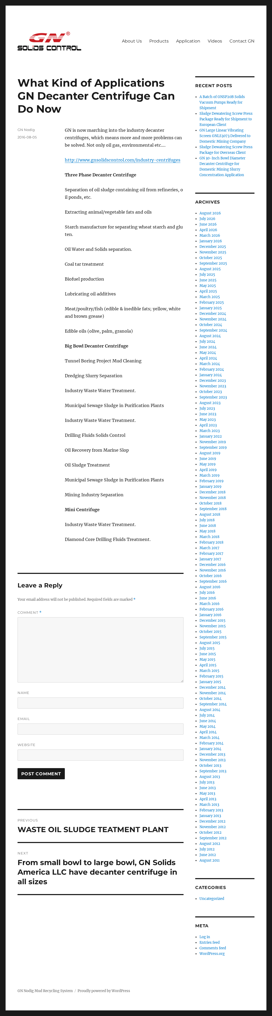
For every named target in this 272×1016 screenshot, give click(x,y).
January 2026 (210, 241)
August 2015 (209, 643)
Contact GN (242, 41)
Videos (215, 41)
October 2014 (210, 698)
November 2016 (212, 570)
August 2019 (209, 453)
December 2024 (212, 313)
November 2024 (212, 319)
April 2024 (208, 358)
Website (27, 745)
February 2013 (211, 810)
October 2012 (210, 832)
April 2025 (208, 291)
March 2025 (209, 297)
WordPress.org (212, 953)
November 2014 (212, 693)
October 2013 (210, 765)
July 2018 (207, 520)
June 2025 (207, 280)
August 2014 (209, 710)
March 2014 (209, 737)
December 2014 (212, 687)
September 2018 (213, 509)
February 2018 (211, 542)
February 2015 (211, 676)
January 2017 (210, 559)
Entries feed (209, 942)
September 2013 (212, 771)
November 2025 (212, 252)
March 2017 (209, 548)
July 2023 (207, 408)
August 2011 (209, 860)
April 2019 (208, 470)
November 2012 (212, 827)
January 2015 (210, 682)
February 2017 (211, 553)
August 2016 (209, 587)
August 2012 (209, 843)
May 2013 (207, 793)
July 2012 (207, 849)
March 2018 (209, 537)
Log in (204, 937)
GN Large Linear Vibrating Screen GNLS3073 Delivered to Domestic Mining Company (224, 136)
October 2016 (210, 576)
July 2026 (207, 219)
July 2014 (207, 715)
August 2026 (210, 213)
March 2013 (209, 804)
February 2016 (211, 609)
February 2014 (211, 743)
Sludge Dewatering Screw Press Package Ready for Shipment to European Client (226, 119)
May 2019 (207, 464)
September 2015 (213, 637)
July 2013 (206, 782)
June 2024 (207, 347)
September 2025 (213, 263)
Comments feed (212, 948)
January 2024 (210, 375)
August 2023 (209, 403)
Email (24, 719)
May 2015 (207, 659)
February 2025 (211, 302)
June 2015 (207, 654)
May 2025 (207, 285)
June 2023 (207, 414)
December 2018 (212, 492)
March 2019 (209, 475)
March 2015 (209, 670)
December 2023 (212, 380)
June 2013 (207, 788)
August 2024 (210, 336)
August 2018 (209, 514)
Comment (30, 612)
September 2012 (213, 838)
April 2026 (208, 230)
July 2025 (207, 274)
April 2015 (207, 665)
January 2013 (210, 816)
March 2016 (209, 604)
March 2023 (209, 431)
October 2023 (210, 392)
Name (23, 693)
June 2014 (207, 721)
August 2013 (209, 776)
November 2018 (212, 498)
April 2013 (207, 799)
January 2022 (210, 436)
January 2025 (210, 308)
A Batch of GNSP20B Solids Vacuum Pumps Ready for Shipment (222, 102)
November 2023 (212, 386)
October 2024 (210, 325)
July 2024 (207, 341)
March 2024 (209, 364)
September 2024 (213, 330)
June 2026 (208, 224)
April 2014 (207, 732)
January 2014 (210, 749)
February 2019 (211, 481)
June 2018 (207, 525)
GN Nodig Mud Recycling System (45, 991)
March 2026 (209, 235)
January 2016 (210, 615)
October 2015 (210, 631)
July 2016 (207, 592)
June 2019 (207, 458)
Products (159, 41)
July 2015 (207, 648)
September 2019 (213, 447)
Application (188, 41)
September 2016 (213, 581)
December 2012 (212, 821)
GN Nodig (26, 130)
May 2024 (207, 352)
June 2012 (207, 855)
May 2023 (207, 419)
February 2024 (211, 369)
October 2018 (210, 503)
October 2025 (210, 258)
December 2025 (212, 246)
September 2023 (213, 397)
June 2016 (207, 598)
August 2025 (210, 269)
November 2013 (212, 760)
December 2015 (212, 620)
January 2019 (210, 486)
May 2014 (207, 726)
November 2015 (212, 626)
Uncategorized (211, 898)
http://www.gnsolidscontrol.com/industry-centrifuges (122, 160)
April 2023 (208, 425)
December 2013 (212, 754)
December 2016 (212, 564)
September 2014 (213, 704)
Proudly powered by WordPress (104, 991)
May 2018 (207, 531)
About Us (132, 41)
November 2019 (212, 442)
